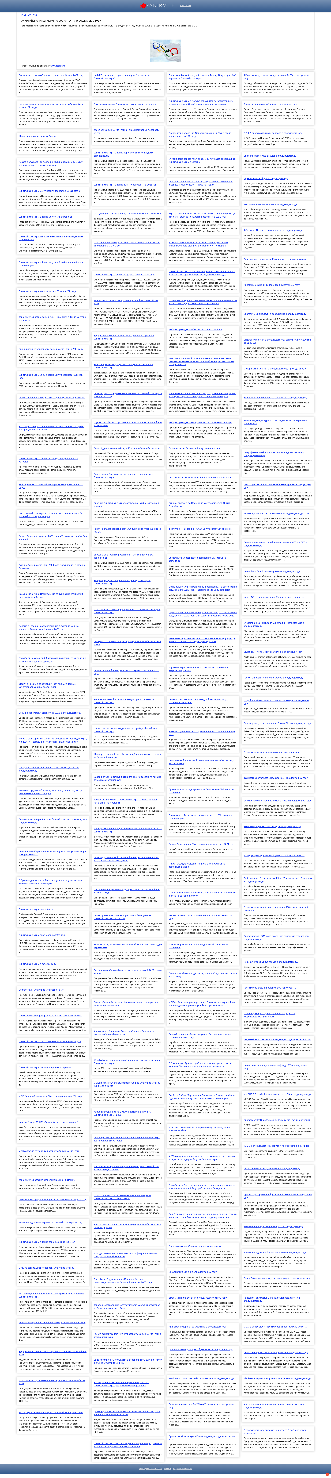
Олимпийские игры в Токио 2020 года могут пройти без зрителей (48, 460)
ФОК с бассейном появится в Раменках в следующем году (275, 397)
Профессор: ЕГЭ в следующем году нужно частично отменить (277, 1120)
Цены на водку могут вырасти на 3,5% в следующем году (50, 713)
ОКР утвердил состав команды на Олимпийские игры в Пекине (128, 213)
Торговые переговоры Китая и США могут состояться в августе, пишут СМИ (198, 669)
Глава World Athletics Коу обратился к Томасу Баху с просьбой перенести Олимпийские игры (202, 77)
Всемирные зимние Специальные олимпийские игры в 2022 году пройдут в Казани (51, 595)
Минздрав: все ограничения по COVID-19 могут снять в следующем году (49, 769)
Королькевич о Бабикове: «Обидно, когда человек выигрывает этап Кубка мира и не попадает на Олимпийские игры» (202, 395)
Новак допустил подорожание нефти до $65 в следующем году (275, 1067)
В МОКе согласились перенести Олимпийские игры (46, 1268)
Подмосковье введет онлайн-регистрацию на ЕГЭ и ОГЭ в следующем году (275, 544)
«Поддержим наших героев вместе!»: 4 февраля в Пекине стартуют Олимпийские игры (125, 1255)
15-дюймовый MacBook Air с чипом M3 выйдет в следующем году (276, 702)
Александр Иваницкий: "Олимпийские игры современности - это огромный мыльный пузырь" (126, 859)
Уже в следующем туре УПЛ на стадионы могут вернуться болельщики (275, 422)
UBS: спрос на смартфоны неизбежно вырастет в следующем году (277, 486)
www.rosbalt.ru (58, 66)
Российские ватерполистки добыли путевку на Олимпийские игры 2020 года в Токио (126, 1168)
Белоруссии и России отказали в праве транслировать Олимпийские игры (123, 475)
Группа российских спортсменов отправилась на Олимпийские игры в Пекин (128, 424)
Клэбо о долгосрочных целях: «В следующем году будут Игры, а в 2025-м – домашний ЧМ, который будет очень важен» (53, 740)
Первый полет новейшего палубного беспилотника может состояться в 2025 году (200, 1036)
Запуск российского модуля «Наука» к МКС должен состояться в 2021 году (203, 975)
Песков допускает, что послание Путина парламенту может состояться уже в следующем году (50, 163)
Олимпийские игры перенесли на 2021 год (42, 935)
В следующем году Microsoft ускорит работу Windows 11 (274, 855)
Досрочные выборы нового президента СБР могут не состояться (197, 559)
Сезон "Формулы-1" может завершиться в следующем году (276, 1352)
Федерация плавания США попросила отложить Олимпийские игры (52, 1353)
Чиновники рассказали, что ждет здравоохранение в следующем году (272, 1299)
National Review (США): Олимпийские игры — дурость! (48, 1122)
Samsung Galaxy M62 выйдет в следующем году (270, 156)
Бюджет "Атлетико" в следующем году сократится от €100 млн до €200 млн (277, 341)
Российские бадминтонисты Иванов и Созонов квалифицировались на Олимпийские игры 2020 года (123, 1281)
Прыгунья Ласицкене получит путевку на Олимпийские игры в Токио (127, 643)
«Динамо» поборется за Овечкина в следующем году (197, 1326)
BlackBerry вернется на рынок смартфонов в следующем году (277, 1378)
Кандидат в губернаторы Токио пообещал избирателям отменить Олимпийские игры (124, 1033)
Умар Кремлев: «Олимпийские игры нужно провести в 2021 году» (51, 486)
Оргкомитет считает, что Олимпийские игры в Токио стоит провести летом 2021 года (200, 134)
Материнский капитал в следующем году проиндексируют (275, 368)
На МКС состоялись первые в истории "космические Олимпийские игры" (122, 77)
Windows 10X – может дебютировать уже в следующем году (201, 1378)
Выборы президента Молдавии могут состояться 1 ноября (200, 422)
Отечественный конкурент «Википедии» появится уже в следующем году (274, 624)
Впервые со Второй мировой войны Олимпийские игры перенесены (123, 556)
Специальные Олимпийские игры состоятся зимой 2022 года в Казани (128, 972)
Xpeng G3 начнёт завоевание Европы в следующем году (275, 597)
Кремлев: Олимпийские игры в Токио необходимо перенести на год (126, 131)
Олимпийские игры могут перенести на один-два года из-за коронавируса (51, 238)
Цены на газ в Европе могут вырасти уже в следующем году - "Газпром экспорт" (52, 853)
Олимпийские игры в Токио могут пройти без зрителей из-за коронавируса (51, 264)
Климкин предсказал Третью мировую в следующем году (275, 1252)
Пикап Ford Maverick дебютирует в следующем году (272, 1168)
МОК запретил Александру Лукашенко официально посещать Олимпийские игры (127, 611)
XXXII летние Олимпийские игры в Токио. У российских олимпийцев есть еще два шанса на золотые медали (198, 244)
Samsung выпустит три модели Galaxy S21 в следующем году (277, 723)
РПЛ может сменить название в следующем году (270, 204)
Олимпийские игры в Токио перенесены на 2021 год (47, 1242)
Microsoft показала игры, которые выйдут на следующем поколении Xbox (199, 1129)
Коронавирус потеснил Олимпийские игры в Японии (47, 1180)
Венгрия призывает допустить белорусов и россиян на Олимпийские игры (123, 366)
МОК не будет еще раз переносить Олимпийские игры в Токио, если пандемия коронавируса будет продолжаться (203, 1004)
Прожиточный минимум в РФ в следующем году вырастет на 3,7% (202, 1438)
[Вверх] (327, 1474)
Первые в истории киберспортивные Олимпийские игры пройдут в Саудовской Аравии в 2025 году (49, 627)
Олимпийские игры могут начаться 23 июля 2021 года (48, 291)
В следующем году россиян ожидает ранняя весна (271, 752)
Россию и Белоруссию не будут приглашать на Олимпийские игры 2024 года (127, 891)
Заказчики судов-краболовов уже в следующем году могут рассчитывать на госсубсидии (50, 792)
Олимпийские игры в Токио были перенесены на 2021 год (125, 184)
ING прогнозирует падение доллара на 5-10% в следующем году (276, 77)
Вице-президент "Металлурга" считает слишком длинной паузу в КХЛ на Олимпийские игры (128, 1361)
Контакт (167, 1469)
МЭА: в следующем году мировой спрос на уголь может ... (275, 1326)
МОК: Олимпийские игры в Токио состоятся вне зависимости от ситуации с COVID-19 (127, 244)
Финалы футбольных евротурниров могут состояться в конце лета (202, 733)
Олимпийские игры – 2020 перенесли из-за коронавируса (50, 1041)
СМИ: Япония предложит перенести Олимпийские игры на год (52, 1199)
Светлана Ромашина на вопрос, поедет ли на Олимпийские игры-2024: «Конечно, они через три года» (201, 183)
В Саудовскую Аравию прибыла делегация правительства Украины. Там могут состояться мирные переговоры (200, 1065)
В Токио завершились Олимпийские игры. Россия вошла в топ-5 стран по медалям (125, 801)
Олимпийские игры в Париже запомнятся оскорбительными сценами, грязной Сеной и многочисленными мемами (201, 102)
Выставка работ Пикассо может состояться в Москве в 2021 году (201, 917)
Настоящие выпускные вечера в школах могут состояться (200, 477)
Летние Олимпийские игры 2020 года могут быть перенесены (52, 397)
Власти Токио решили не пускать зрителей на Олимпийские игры (126, 302)
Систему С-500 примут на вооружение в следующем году (275, 314)
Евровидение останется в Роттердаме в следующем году (275, 259)
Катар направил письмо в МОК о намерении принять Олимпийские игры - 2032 (122, 1113)
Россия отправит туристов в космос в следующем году (273, 677)
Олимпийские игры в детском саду (37, 964)
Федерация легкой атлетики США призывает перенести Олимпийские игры (124, 337)
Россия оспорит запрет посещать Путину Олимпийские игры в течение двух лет (127, 1226)
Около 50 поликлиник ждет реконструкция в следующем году (277, 1278)
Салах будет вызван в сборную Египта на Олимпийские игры (127, 448)
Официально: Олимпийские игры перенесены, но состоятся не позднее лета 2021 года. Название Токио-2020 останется (203, 588)
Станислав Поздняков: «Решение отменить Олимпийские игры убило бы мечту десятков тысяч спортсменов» (203, 302)
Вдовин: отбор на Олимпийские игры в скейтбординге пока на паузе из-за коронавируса (127, 778)
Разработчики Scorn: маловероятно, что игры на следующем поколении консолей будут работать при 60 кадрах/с (202, 1187)
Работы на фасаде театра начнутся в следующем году (273, 1226)
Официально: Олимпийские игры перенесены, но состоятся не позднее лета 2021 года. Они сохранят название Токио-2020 (203, 614)
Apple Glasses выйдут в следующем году (266, 178)
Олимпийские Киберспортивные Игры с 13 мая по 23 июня (50, 1015)
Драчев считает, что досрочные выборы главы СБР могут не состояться (201, 791)
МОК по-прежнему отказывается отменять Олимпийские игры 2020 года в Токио (127, 1084)
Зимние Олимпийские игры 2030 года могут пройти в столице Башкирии (52, 566)
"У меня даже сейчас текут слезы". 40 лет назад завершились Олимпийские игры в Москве (202, 160)
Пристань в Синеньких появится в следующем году (272, 285)
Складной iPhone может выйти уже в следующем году (273, 652)
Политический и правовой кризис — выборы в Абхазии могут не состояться (202, 762)
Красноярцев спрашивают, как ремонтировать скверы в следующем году (274, 1406)
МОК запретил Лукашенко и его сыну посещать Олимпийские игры (52, 1382)
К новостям (185, 6)
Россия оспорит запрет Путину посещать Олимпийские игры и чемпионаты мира (127, 1335)
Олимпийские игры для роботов (36, 909)
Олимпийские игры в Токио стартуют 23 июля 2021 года (124, 274)
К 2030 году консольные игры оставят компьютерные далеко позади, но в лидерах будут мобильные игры (202, 1158)
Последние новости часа (150, 1469)
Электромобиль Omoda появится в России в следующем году (277, 800)
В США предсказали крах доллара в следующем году (273, 133)
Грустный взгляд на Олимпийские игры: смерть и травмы (125, 104)
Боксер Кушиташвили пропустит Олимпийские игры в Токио (51, 1412)
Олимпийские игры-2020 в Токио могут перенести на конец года (50, 376)
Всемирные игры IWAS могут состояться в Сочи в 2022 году (51, 75)
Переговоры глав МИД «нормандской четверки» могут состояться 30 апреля (198, 701)
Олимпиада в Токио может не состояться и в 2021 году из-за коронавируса (201, 817)
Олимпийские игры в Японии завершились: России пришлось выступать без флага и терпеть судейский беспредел (202, 273)
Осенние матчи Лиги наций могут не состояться (194, 448)
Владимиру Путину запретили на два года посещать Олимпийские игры (122, 582)
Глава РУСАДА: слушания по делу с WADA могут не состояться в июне (197, 865)
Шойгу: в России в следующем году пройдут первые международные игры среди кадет (47, 685)
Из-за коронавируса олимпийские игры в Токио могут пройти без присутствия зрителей (51, 428)
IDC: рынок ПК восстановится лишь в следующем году (273, 230)
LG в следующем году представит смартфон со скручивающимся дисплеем (269, 1015)
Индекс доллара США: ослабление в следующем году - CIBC (277, 513)
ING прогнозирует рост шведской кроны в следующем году (276, 778)
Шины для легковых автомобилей (37, 136)
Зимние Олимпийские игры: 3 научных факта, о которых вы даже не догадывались (126, 1004)
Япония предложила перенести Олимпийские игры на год (50, 1222)
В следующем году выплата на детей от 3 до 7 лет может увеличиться (275, 1431)
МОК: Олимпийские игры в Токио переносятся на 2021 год (50, 1096)
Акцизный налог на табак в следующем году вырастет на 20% (277, 1039)
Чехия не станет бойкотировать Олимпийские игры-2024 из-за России (127, 530)
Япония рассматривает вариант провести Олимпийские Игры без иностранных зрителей (127, 1139)
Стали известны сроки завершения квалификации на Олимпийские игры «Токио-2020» (122, 1197)
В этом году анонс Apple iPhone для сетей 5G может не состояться (198, 946)
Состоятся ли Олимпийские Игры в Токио (41, 990)
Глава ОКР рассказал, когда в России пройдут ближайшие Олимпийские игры (125, 730)
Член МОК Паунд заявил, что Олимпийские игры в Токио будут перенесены (128, 946)
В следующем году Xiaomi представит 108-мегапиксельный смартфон (276, 909)
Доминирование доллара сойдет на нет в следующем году (200, 1349)
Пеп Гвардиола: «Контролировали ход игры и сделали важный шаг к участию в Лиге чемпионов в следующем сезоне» (203, 1215)
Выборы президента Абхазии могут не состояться (195, 329)
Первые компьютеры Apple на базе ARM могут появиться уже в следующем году (53, 821)
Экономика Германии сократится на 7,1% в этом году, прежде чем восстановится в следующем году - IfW (202, 640)
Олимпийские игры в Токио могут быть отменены (45, 216)
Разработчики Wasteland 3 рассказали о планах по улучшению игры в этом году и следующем (52, 659)
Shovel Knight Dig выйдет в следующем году (193, 1272)
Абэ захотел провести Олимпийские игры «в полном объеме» (52, 1322)
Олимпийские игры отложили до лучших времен (45, 1067)
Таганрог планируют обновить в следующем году (270, 104)
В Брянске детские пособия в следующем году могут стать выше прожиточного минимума (50, 882)
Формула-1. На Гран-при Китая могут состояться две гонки (200, 529)
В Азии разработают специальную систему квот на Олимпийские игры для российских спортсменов (121, 1384)
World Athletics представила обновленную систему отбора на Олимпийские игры (127, 1061)
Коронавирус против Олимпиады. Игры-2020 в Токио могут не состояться (52, 318)
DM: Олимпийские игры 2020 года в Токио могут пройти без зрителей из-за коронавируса (51, 515)
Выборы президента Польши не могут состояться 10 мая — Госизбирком (201, 504)
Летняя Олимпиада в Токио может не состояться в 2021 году (202, 844)
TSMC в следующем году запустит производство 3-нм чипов (276, 1146)
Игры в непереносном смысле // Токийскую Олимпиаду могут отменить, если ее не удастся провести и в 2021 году (202, 215)
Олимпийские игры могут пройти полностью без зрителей (50, 191)
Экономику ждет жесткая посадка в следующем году (272, 826)
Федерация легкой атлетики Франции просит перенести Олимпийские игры (124, 701)
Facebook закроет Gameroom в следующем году (195, 1246)
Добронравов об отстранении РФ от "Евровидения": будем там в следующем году (278, 880)
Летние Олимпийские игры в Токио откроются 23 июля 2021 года (126, 672)
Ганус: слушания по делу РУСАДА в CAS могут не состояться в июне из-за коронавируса (202, 894)
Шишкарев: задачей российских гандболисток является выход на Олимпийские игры (127, 756)
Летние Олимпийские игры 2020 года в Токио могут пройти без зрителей (53, 538)
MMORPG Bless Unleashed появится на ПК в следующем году (277, 1094)
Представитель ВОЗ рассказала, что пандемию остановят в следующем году (276, 937)
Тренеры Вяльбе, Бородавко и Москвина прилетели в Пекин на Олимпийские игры (128, 830)
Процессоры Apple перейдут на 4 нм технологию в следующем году (278, 1196)
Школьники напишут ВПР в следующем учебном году (198, 1297)
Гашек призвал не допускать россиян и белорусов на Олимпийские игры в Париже (122, 917)
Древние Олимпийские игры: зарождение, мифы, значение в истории (126, 504)
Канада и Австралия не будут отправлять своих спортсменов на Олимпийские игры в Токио (127, 1306)
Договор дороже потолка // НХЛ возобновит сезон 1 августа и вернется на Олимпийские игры (127, 1413)
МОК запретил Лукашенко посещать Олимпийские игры (49, 1151)
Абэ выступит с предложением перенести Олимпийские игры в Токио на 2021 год (128, 395)
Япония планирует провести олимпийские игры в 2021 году (51, 349)
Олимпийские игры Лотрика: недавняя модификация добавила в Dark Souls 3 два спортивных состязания (128, 1445)
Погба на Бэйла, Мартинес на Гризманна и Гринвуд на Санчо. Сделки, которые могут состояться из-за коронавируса (202, 1097)
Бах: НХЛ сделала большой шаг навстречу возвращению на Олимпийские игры (51, 1295)
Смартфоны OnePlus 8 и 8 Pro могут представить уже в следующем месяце (274, 454)
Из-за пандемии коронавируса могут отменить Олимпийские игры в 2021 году (51, 106)
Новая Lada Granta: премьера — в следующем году (272, 571)
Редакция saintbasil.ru (182, 1469)
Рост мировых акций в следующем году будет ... (270, 987)
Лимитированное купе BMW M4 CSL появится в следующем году (201, 1406)
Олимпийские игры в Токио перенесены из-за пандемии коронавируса (124, 154)
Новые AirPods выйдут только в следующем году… (271, 962)
